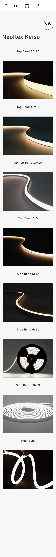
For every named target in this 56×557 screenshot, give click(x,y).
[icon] (27, 5)
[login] (37, 5)
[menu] (48, 5)
